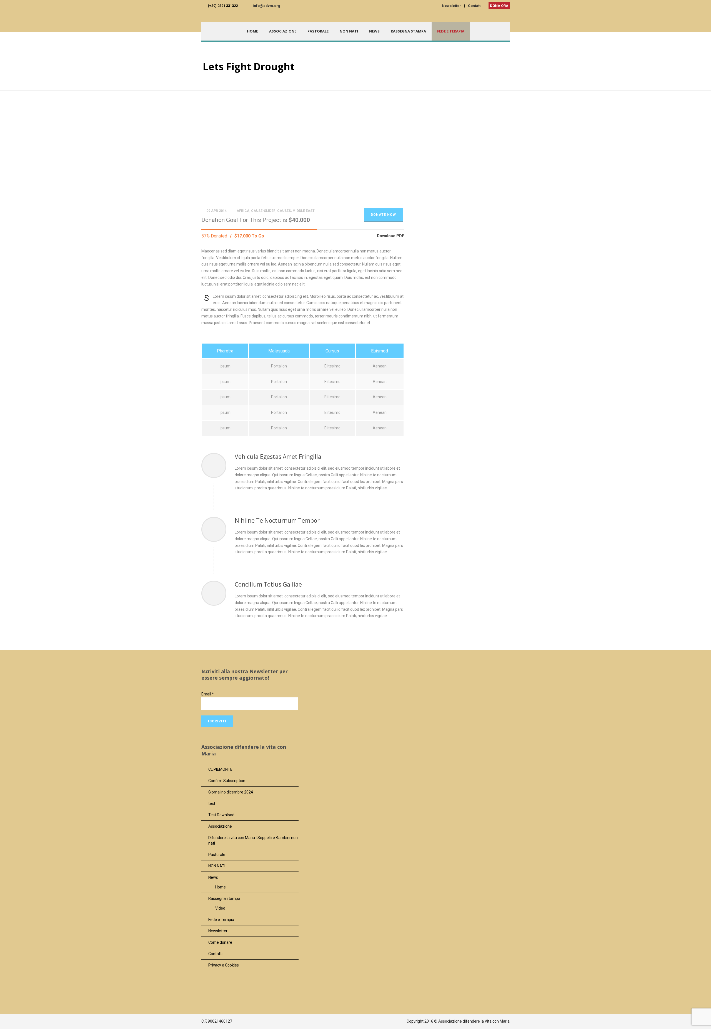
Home (252, 31)
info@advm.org (266, 6)
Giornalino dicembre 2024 (230, 792)
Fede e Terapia (450, 31)
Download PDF (390, 236)
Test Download (221, 815)
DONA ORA (499, 6)
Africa (243, 211)
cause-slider (263, 211)
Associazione (282, 31)
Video (220, 908)
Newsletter (451, 6)
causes (284, 211)
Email (207, 694)
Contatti (475, 6)
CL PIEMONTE (220, 769)
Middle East (303, 211)
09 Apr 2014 (216, 211)
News (374, 31)
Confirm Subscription (226, 780)
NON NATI (349, 31)
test (211, 803)
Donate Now (383, 215)
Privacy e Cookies (223, 965)
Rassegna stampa (408, 31)
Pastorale (318, 31)
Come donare (220, 942)
